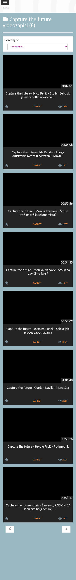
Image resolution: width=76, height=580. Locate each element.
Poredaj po (12, 40)
